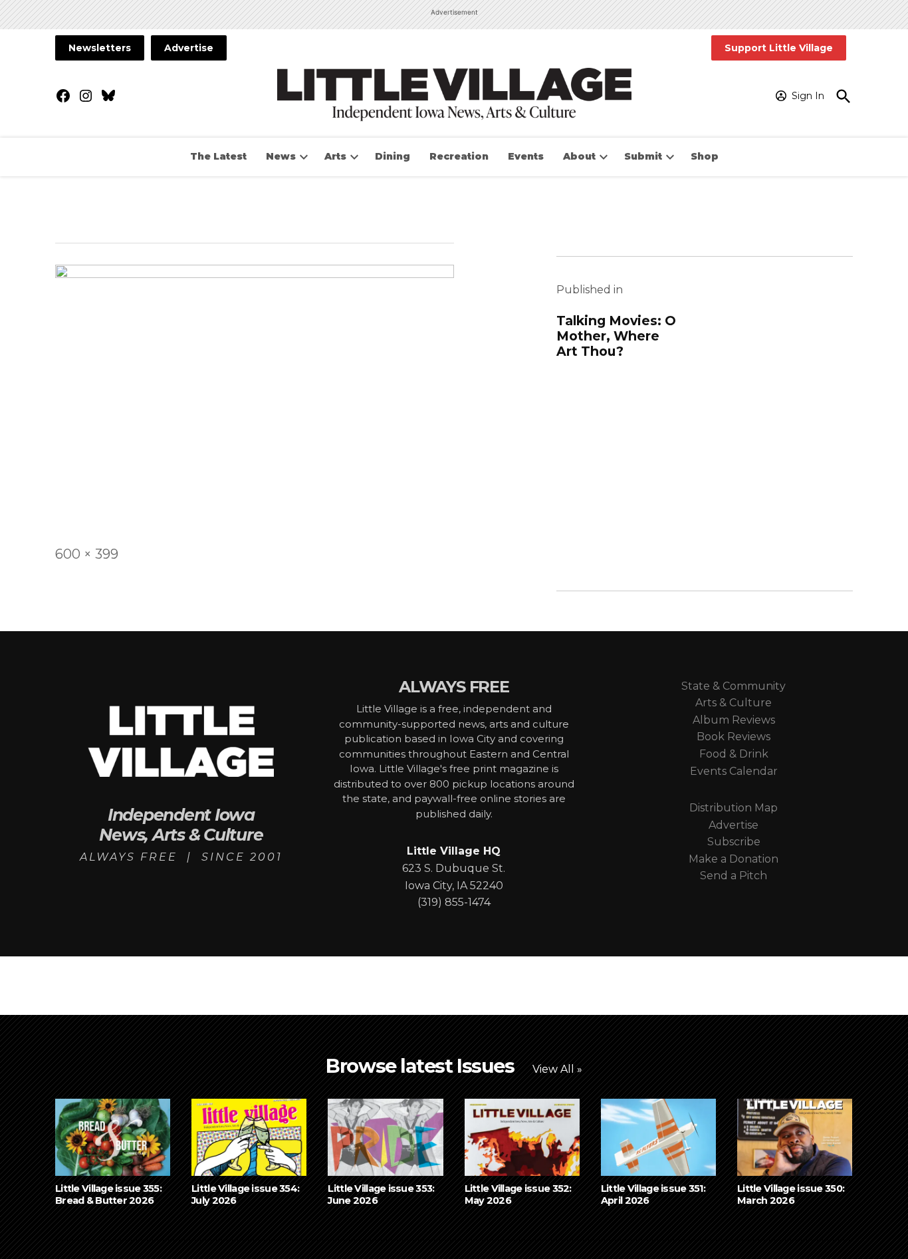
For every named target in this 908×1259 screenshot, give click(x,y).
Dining (392, 156)
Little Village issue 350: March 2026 (790, 1194)
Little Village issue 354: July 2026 (245, 1194)
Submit (643, 156)
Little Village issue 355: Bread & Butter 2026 (108, 1194)
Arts (335, 156)
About (579, 156)
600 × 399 (86, 554)
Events (526, 156)
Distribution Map (733, 807)
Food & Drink (733, 754)
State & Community (733, 686)
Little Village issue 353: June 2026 (381, 1194)
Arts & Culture (733, 702)
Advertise (188, 48)
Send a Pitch (733, 875)
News (281, 156)
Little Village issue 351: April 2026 (653, 1194)
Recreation (459, 156)
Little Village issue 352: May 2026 (518, 1194)
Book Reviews (733, 736)
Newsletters (99, 48)
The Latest (218, 156)
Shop (705, 156)
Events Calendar (734, 771)
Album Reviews (734, 720)
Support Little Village (779, 48)
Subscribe (733, 841)
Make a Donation (733, 859)
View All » (557, 1069)
